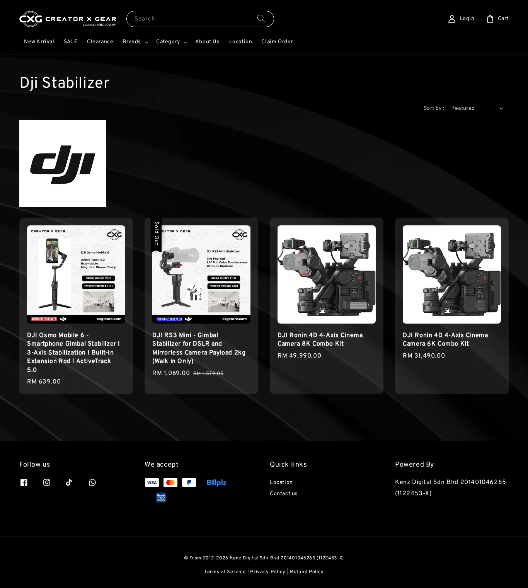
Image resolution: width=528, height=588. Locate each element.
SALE (71, 42)
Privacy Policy (268, 572)
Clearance (100, 42)
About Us (207, 42)
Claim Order (277, 42)
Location (240, 42)
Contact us (284, 494)
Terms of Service (225, 572)
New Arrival (39, 42)
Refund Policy (307, 572)
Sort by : (434, 108)
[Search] (261, 18)
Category (168, 42)
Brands (132, 42)
